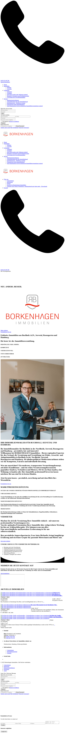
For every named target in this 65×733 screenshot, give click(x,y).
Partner (9, 183)
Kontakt (6, 187)
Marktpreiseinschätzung (13, 100)
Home (5, 84)
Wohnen (9, 87)
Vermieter (9, 93)
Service (6, 99)
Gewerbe (9, 89)
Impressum (6, 666)
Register (3, 123)
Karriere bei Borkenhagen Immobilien (16, 185)
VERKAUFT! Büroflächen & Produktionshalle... (57, 594)
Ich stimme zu (11, 121)
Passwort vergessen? (24, 127)
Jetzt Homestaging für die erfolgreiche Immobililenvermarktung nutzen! (25, 106)
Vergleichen (4, 731)
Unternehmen (10, 180)
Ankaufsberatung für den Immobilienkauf (17, 101)
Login (2, 113)
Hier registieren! (14, 127)
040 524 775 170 (10, 638)
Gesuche (9, 653)
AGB (5, 670)
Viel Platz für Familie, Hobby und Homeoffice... (56, 616)
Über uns (6, 179)
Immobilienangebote (12, 651)
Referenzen (10, 182)
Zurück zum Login (5, 127)
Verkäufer (9, 91)
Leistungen (6, 90)
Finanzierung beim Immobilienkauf (16, 104)
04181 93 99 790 (5, 80)
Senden (3, 725)
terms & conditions (14, 121)
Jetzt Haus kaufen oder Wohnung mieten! (17, 94)
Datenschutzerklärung (9, 668)
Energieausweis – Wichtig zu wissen (16, 103)
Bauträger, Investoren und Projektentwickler (18, 96)
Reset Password (20, 126)
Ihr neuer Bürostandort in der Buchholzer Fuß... (44, 605)
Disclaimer (6, 669)
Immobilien (7, 86)
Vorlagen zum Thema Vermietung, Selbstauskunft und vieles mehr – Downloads (27, 186)
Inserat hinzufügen (5, 82)
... (43, 601)
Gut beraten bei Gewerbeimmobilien (16, 97)
